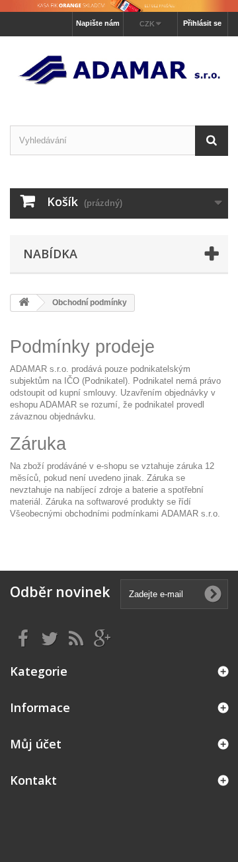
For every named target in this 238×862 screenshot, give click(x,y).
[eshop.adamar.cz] (119, 69)
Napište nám (98, 23)
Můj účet (35, 744)
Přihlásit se (202, 23)
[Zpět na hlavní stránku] (23, 303)
